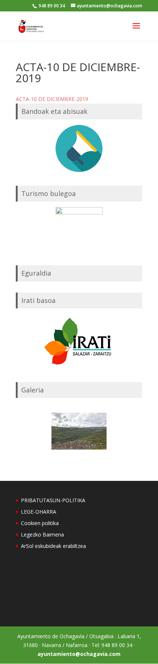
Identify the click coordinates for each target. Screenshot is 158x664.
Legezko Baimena (42, 534)
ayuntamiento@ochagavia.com (79, 653)
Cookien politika (40, 523)
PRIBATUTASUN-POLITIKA (53, 500)
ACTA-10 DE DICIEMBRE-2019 (52, 98)
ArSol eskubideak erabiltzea (53, 545)
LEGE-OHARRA (38, 511)
